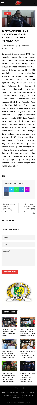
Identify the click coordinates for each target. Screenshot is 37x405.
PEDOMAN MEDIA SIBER (19, 393)
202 (6, 48)
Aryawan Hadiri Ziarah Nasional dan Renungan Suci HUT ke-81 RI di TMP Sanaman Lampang (27, 377)
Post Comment (10, 272)
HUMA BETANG (8, 46)
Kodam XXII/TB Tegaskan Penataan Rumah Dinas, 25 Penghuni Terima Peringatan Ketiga (8, 377)
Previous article (8, 208)
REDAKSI (5, 393)
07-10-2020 (25, 46)
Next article (29, 209)
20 (15, 48)
